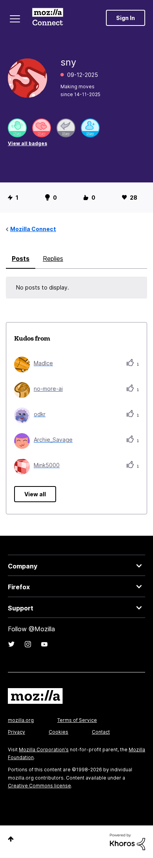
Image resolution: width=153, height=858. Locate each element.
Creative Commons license (39, 786)
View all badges (27, 143)
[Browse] (15, 19)
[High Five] (41, 127)
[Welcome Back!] (17, 127)
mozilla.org (21, 720)
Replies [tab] (53, 258)
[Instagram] (27, 644)
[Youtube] (44, 644)
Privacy (16, 732)
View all (35, 494)
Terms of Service (77, 720)
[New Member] (90, 127)
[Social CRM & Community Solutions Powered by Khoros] (127, 841)
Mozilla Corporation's (44, 749)
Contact (101, 732)
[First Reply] (65, 127)
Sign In (125, 18)
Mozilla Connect (48, 17)
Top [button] (11, 839)
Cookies (58, 732)
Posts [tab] (20, 258)
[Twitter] (11, 644)
